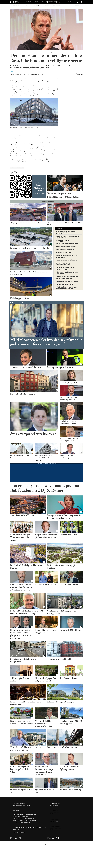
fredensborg (20, 167)
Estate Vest (46, 5)
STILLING (44, 2)
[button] (13, 213)
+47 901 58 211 (57, 814)
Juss (67, 5)
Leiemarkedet (56, 5)
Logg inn (59, 2)
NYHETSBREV (29, 2)
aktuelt (13, 167)
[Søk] (78, 2)
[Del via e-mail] (82, 74)
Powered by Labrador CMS (46, 844)
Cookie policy (16, 832)
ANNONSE (37, 2)
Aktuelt (77, 5)
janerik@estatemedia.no (55, 812)
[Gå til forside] (14, 2)
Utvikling (36, 5)
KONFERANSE (52, 2)
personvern (22, 832)
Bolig (26, 5)
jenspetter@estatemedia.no (56, 828)
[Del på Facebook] (77, 74)
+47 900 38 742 (57, 830)
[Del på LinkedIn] (79, 74)
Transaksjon (16, 5)
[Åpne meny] (82, 2)
